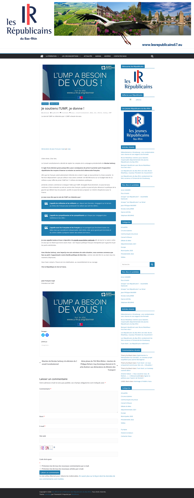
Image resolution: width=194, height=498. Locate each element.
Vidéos (123, 257)
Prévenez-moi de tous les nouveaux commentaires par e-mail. (65, 466)
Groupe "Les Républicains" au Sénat (133, 202)
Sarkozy (105, 113)
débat (91, 113)
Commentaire (45, 389)
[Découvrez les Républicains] (138, 80)
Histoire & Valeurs (127, 433)
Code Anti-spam (45, 459)
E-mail (42, 426)
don (95, 113)
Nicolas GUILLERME (127, 209)
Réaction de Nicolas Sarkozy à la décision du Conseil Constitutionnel (59, 362)
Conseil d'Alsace (126, 237)
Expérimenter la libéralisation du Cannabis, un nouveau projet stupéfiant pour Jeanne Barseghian (136, 357)
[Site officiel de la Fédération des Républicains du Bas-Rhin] (97, 1)
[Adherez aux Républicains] (138, 101)
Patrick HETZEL (126, 212)
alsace (73, 113)
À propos (124, 429)
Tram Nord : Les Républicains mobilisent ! (135, 343)
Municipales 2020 (127, 250)
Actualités (88, 56)
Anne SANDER (125, 190)
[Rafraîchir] (54, 447)
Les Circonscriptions (70, 56)
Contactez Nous (120, 56)
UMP (110, 113)
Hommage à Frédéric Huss (143, 381)
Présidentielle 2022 (127, 254)
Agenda (98, 56)
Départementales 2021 (128, 244)
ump (69, 149)
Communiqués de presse (129, 234)
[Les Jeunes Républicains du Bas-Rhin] (138, 127)
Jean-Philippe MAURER (128, 205)
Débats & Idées (54, 103)
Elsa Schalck (125, 193)
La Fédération (51, 56)
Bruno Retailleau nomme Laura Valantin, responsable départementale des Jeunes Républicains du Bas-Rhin (134, 160)
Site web (42, 436)
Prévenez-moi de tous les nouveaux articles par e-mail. (63, 469)
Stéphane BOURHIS (127, 215)
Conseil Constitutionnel (82, 113)
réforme (99, 113)
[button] (58, 56)
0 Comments (65, 113)
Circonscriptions (126, 231)
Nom (42, 416)
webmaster (46, 113)
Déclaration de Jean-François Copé (53, 149)
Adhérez (107, 56)
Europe (123, 247)
